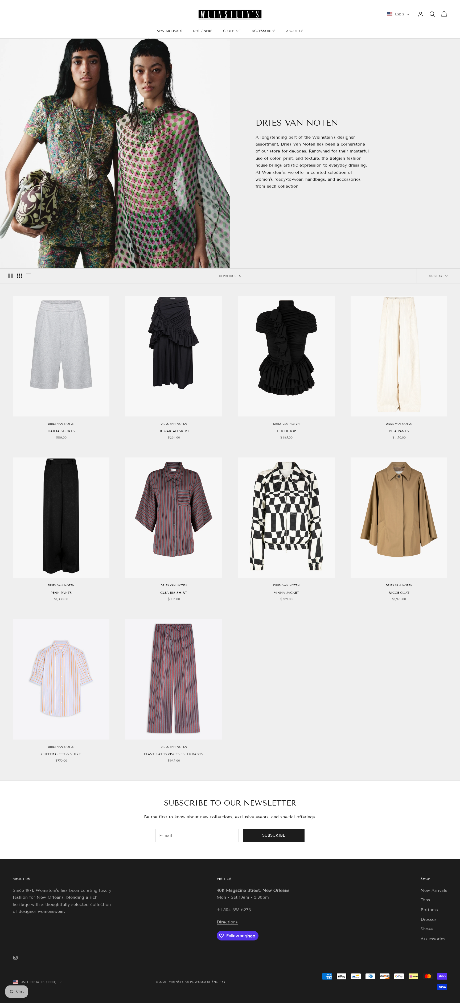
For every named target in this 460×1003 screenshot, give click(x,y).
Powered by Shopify (207, 982)
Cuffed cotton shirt (61, 754)
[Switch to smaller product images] (19, 276)
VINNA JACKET (286, 593)
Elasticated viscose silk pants (173, 754)
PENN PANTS (61, 593)
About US (21, 879)
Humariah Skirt (173, 431)
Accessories (433, 938)
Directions (227, 921)
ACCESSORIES (264, 31)
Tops (425, 899)
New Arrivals (434, 890)
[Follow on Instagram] (15, 957)
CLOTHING (232, 31)
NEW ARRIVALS (169, 31)
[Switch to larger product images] (10, 276)
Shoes (427, 928)
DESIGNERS (202, 31)
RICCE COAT (399, 593)
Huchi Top (286, 431)
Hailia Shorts (61, 431)
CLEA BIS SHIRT (173, 593)
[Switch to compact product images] (28, 276)
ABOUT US (294, 31)
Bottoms (429, 909)
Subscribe (273, 835)
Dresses (429, 919)
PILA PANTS (399, 431)
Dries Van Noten (61, 424)
